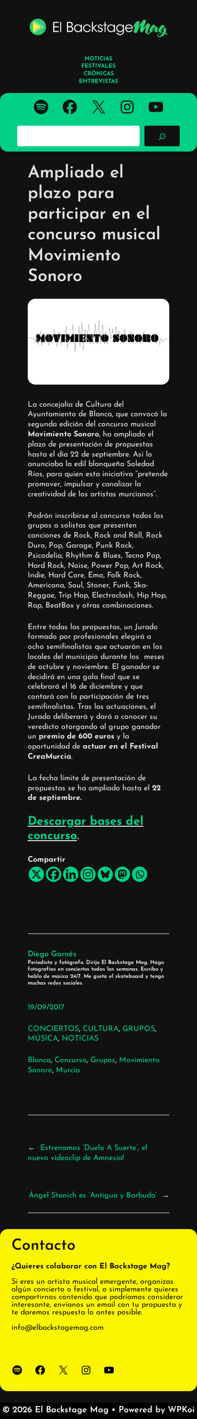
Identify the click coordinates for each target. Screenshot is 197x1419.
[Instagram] (88, 874)
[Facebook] (53, 874)
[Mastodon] (122, 874)
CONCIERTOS (53, 1029)
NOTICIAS (80, 1039)
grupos (102, 1060)
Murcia (68, 1070)
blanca (39, 1060)
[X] (36, 874)
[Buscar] (162, 136)
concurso (71, 1060)
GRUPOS (138, 1029)
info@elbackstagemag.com (57, 1328)
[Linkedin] (70, 874)
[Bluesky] (105, 874)
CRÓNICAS (99, 74)
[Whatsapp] (139, 874)
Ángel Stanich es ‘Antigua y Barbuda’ (93, 1195)
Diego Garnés (52, 954)
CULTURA (101, 1029)
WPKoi (181, 1410)
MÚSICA (43, 1039)
